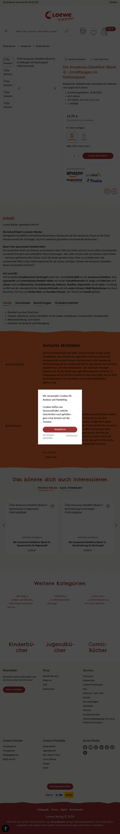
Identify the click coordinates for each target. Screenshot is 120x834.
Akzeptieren (60, 429)
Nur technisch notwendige (48, 436)
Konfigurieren (71, 435)
